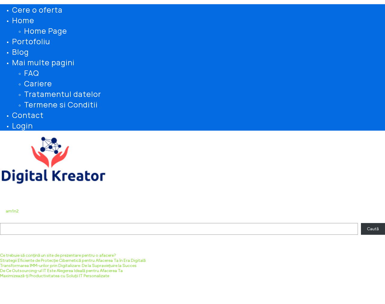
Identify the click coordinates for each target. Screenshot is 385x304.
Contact (28, 115)
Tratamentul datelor (62, 93)
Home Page (45, 30)
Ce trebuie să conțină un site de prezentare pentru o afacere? (58, 255)
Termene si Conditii (61, 104)
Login (22, 125)
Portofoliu (31, 41)
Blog (20, 51)
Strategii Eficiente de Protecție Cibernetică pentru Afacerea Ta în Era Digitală (73, 260)
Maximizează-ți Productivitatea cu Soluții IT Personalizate (54, 275)
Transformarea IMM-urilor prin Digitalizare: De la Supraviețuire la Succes (68, 265)
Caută (6, 220)
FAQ (31, 72)
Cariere (38, 83)
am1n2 (12, 211)
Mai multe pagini (43, 62)
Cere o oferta (37, 9)
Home (23, 20)
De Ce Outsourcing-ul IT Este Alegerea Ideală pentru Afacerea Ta (61, 270)
